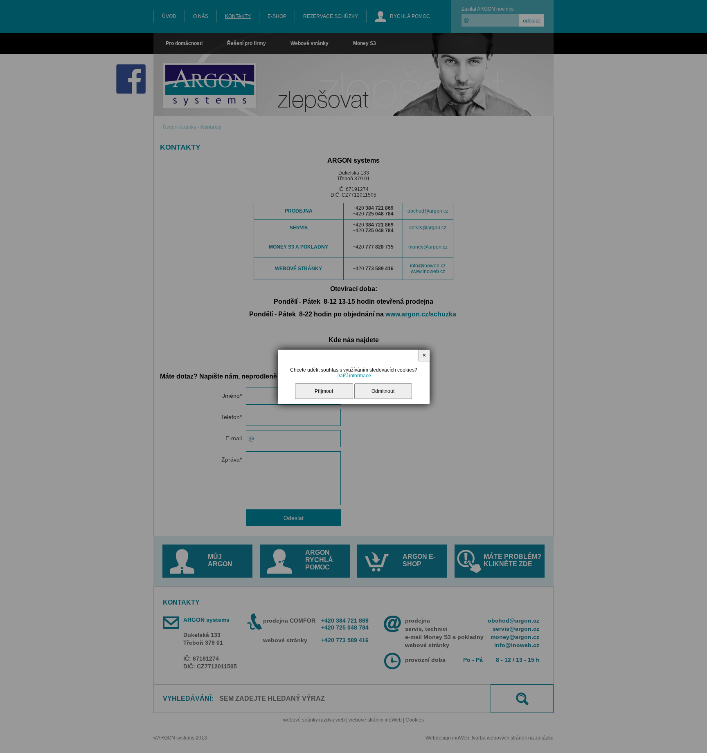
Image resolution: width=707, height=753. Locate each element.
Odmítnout (383, 391)
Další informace (353, 376)
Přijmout (324, 391)
